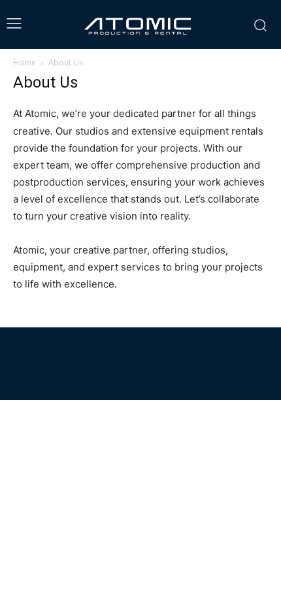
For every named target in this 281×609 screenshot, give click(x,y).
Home (24, 62)
